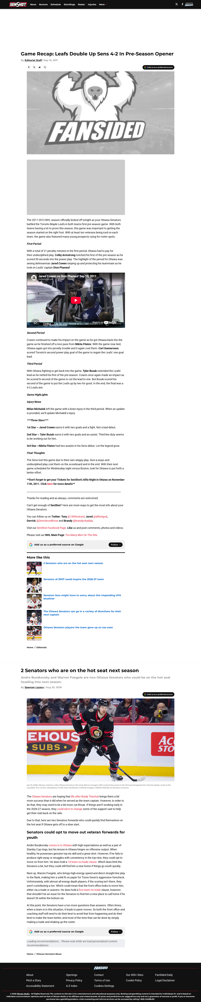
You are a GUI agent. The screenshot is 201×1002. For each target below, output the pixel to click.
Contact (99, 974)
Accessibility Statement (40, 985)
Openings (71, 974)
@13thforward (76, 516)
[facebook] (182, 4)
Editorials (41, 647)
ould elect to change (70, 809)
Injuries (92, 4)
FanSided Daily (164, 974)
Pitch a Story (33, 980)
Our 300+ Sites (134, 974)
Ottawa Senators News (48, 954)
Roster (81, 4)
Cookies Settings (104, 985)
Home (30, 647)
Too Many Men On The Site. (81, 535)
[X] (176, 4)
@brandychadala (83, 520)
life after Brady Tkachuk (84, 796)
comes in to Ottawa (60, 845)
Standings (69, 4)
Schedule (56, 4)
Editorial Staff (33, 60)
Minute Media (23, 994)
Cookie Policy (134, 980)
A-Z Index (71, 985)
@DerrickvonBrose (47, 520)
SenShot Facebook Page (51, 527)
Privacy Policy (74, 980)
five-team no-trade (89, 889)
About (29, 974)
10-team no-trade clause (82, 861)
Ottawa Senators (42, 796)
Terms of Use (102, 980)
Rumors (43, 4)
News (33, 4)
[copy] (45, 67)
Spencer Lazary (34, 687)
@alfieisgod (100, 516)
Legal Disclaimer (165, 980)
